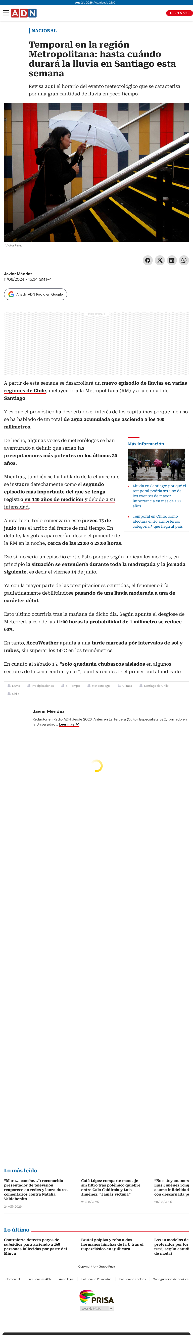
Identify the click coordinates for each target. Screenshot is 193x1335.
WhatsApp (184, 260)
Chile (15, 694)
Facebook (148, 260)
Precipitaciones (43, 686)
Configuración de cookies (170, 1279)
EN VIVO (181, 13)
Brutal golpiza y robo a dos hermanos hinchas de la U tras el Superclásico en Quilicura (112, 1244)
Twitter (160, 260)
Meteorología (101, 686)
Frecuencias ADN (39, 1279)
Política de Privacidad (96, 1279)
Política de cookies (132, 1279)
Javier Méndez (18, 273)
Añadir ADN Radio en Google (39, 294)
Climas (127, 686)
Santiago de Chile (156, 686)
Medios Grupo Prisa (97, 1309)
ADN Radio (24, 13)
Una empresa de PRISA (96, 1296)
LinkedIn (172, 260)
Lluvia (16, 686)
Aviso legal (66, 1279)
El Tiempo (73, 686)
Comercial (13, 1279)
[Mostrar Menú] (6, 13)
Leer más (66, 724)
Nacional (44, 30)
